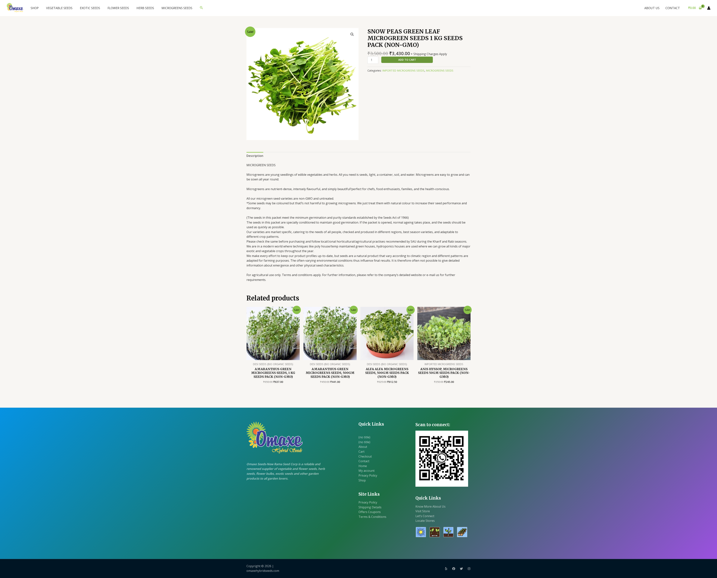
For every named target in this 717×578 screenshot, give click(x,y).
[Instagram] (469, 568)
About (362, 447)
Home (362, 466)
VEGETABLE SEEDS (59, 8)
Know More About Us (430, 506)
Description (254, 156)
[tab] (254, 156)
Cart (361, 452)
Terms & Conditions (372, 517)
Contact (363, 461)
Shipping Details (369, 507)
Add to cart (407, 59)
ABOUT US (651, 8)
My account (366, 471)
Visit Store (422, 511)
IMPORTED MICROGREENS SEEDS (403, 70)
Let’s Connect (424, 516)
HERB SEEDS (145, 8)
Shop (362, 480)
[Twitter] (461, 568)
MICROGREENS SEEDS (177, 8)
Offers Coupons (369, 512)
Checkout (365, 456)
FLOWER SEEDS (118, 8)
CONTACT (672, 8)
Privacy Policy (367, 475)
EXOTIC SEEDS (90, 8)
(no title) (364, 437)
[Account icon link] (708, 8)
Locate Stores (425, 521)
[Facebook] (453, 568)
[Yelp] (446, 568)
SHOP (35, 8)
